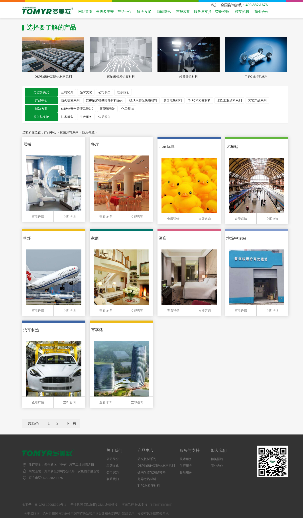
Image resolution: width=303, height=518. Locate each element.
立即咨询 (69, 216)
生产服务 (86, 117)
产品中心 (124, 12)
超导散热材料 (172, 100)
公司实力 (104, 92)
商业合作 (261, 12)
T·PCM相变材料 (199, 100)
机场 (27, 238)
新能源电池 (107, 108)
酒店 (163, 238)
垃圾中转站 (236, 238)
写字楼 (97, 330)
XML (101, 504)
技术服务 (67, 117)
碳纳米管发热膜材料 (143, 100)
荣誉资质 (222, 12)
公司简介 (67, 92)
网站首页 (85, 12)
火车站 (232, 146)
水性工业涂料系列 (229, 100)
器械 (27, 144)
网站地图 (90, 504)
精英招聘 (242, 12)
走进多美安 (105, 12)
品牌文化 (86, 92)
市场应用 (183, 12)
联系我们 (123, 92)
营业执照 (77, 504)
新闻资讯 (164, 12)
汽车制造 (31, 330)
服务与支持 (203, 12)
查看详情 (38, 216)
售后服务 (104, 117)
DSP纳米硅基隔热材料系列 (104, 100)
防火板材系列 (70, 100)
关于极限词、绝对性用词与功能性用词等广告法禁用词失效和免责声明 (72, 513)
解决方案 (144, 12)
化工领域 (127, 108)
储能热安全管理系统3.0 (77, 108)
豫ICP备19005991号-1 (51, 504)
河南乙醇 (128, 504)
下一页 (71, 423)
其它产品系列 (257, 100)
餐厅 (95, 144)
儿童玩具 (167, 146)
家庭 (95, 238)
